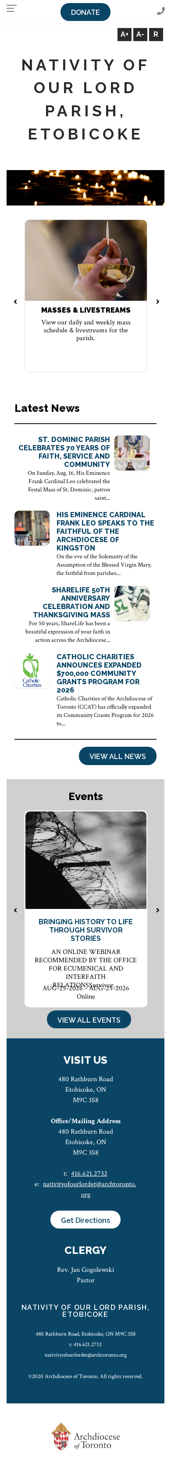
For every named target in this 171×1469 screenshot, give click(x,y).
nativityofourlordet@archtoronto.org (86, 1354)
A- (140, 34)
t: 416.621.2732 (85, 1344)
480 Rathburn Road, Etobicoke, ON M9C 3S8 (85, 1333)
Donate (85, 12)
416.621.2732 (89, 1173)
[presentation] (15, 302)
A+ (124, 34)
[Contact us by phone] (161, 11)
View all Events (89, 1020)
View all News (117, 756)
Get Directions (85, 1220)
